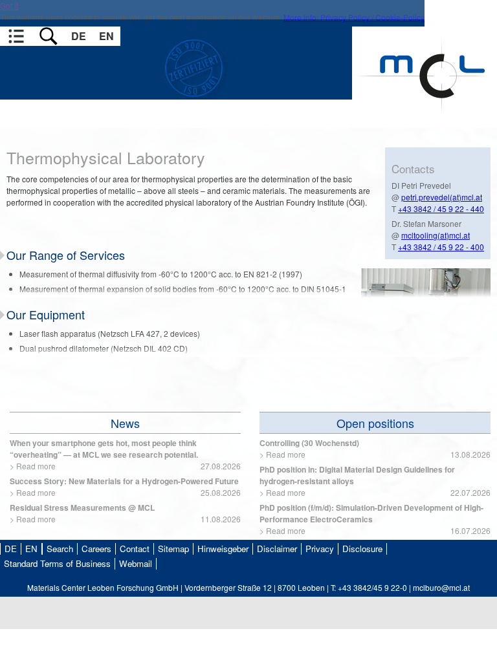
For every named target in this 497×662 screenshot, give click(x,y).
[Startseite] (424, 121)
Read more (36, 465)
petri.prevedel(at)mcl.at (441, 196)
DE (78, 35)
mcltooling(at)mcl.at (435, 235)
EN (106, 35)
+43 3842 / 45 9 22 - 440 (441, 208)
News (125, 422)
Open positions (375, 422)
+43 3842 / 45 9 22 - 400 (441, 246)
